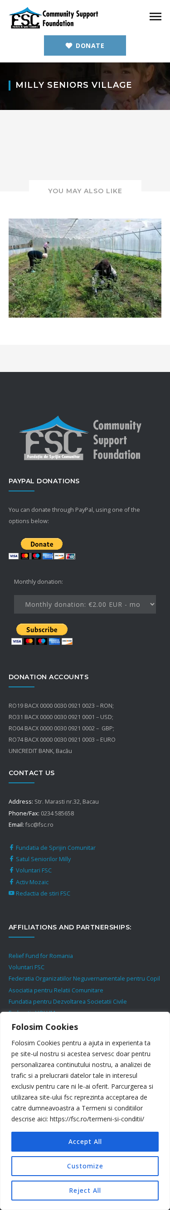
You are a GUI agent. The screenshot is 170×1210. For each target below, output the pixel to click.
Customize (85, 1166)
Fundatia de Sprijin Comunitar (55, 848)
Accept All (85, 1141)
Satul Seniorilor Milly (43, 859)
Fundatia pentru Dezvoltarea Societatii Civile (68, 1001)
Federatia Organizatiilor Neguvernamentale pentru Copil (84, 978)
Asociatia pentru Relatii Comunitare (56, 990)
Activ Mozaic (32, 882)
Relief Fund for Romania (41, 956)
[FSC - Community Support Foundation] (54, 17)
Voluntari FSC (33, 870)
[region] (85, 1111)
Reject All (85, 1190)
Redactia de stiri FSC (42, 893)
